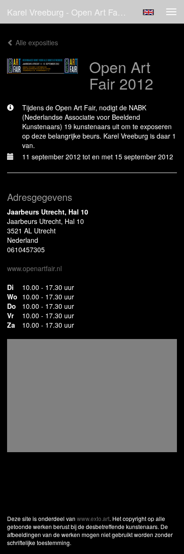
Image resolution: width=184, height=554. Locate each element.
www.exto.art (93, 518)
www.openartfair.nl (34, 268)
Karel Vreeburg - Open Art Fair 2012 (70, 12)
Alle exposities (36, 42)
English (148, 12)
